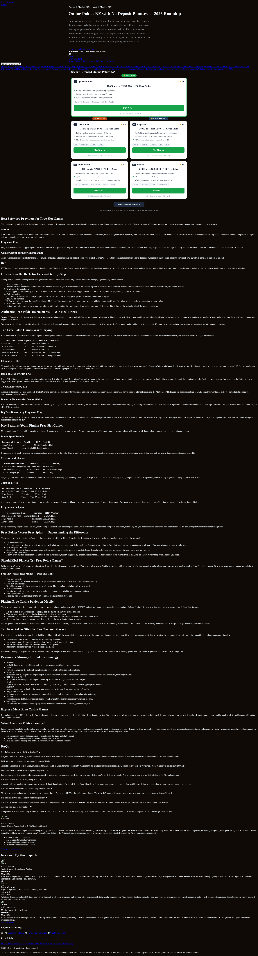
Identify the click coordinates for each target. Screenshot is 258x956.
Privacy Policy (7, 943)
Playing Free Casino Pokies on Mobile (67, 69)
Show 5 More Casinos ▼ (129, 204)
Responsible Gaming (64, 943)
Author (4, 4)
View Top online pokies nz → (81, 49)
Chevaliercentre (7, 2)
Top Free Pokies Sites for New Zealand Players (105, 69)
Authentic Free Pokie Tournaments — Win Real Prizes (107, 66)
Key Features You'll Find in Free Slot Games (183, 66)
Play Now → (129, 108)
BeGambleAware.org (151, 210)
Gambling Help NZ (14, 933)
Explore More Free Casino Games (180, 69)
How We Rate (49, 943)
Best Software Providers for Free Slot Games (20, 66)
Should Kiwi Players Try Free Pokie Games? (30, 69)
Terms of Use (19, 943)
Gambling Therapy (56, 933)
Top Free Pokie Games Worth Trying (147, 66)
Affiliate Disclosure (34, 943)
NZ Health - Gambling (36, 933)
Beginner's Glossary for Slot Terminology (145, 69)
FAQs (229, 69)
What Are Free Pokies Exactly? (210, 69)
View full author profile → (12, 849)
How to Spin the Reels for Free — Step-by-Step (62, 66)
